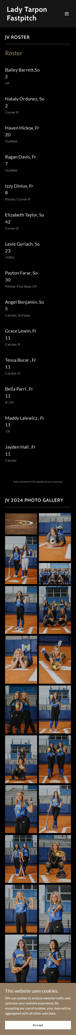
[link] (28, 19)
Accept (38, 1025)
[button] (66, 13)
